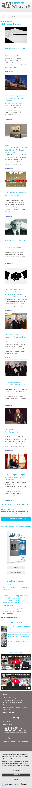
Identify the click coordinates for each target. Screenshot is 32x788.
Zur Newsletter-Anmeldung (16, 518)
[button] (3, 16)
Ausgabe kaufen (16, 572)
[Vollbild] (29, 688)
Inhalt (16, 567)
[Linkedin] (14, 718)
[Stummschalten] (26, 688)
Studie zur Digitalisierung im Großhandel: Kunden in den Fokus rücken (15, 477)
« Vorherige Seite (7, 504)
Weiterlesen (9, 72)
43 (20, 504)
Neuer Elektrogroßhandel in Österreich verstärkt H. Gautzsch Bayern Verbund (14, 292)
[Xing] (18, 718)
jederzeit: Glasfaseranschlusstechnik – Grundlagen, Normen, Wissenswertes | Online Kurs (16, 587)
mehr (16, 779)
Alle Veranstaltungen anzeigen (10, 617)
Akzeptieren (16, 775)
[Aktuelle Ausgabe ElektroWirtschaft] (16, 547)
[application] (16, 681)
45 (25, 504)
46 (28, 504)
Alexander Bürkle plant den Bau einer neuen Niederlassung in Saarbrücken (16, 98)
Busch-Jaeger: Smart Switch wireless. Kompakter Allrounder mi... (18, 644)
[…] (12, 709)
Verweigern (16, 770)
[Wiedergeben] (3, 688)
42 (18, 504)
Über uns (6, 694)
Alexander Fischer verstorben (15, 240)
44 (23, 504)
